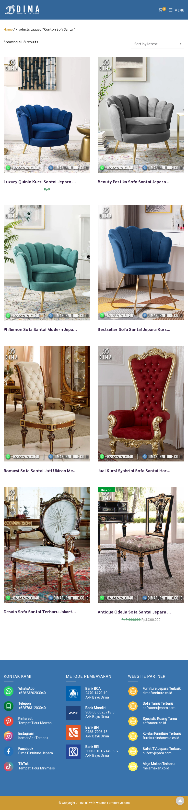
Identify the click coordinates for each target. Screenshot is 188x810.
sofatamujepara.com (159, 708)
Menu (179, 10)
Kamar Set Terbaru (33, 738)
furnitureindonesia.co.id (161, 738)
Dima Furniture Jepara (35, 753)
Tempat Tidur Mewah (35, 723)
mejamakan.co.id (156, 768)
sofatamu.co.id (154, 723)
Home (8, 29)
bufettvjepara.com (157, 753)
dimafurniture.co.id (157, 693)
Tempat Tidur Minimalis (36, 768)
